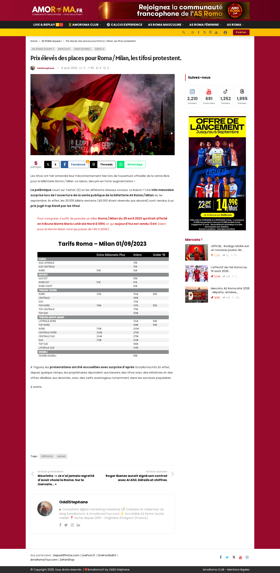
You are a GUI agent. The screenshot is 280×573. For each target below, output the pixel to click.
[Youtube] (216, 32)
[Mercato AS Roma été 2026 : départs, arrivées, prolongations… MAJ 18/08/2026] (196, 294)
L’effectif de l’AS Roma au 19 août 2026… (229, 269)
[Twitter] (66, 525)
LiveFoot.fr (88, 555)
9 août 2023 (69, 68)
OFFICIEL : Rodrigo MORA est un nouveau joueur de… (230, 248)
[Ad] (174, 10)
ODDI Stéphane (119, 569)
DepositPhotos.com (66, 555)
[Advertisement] (102, 419)
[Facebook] (198, 32)
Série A (99, 48)
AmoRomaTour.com (44, 560)
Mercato (64, 48)
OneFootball (82, 48)
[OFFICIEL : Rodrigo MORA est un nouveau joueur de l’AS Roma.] (196, 252)
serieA (61, 456)
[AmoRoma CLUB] (225, 32)
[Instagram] (192, 32)
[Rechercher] (183, 32)
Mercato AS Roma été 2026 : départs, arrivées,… (230, 290)
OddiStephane (45, 68)
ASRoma (47, 456)
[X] (204, 32)
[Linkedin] (78, 525)
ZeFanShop (67, 560)
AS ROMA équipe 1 (43, 48)
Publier (241, 32)
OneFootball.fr (107, 555)
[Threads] (210, 32)
